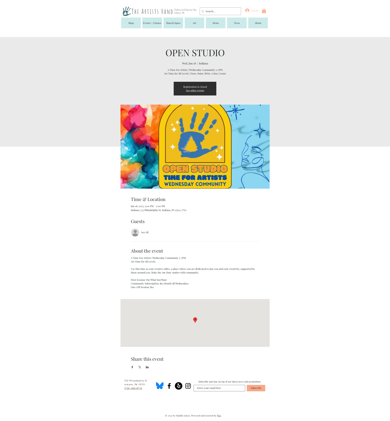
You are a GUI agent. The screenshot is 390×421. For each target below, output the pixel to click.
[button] (264, 10)
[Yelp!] (178, 386)
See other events (195, 90)
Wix (219, 415)
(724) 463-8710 (133, 388)
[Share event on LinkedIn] (147, 367)
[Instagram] (188, 386)
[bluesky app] (159, 386)
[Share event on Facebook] (132, 367)
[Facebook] (169, 386)
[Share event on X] (139, 367)
